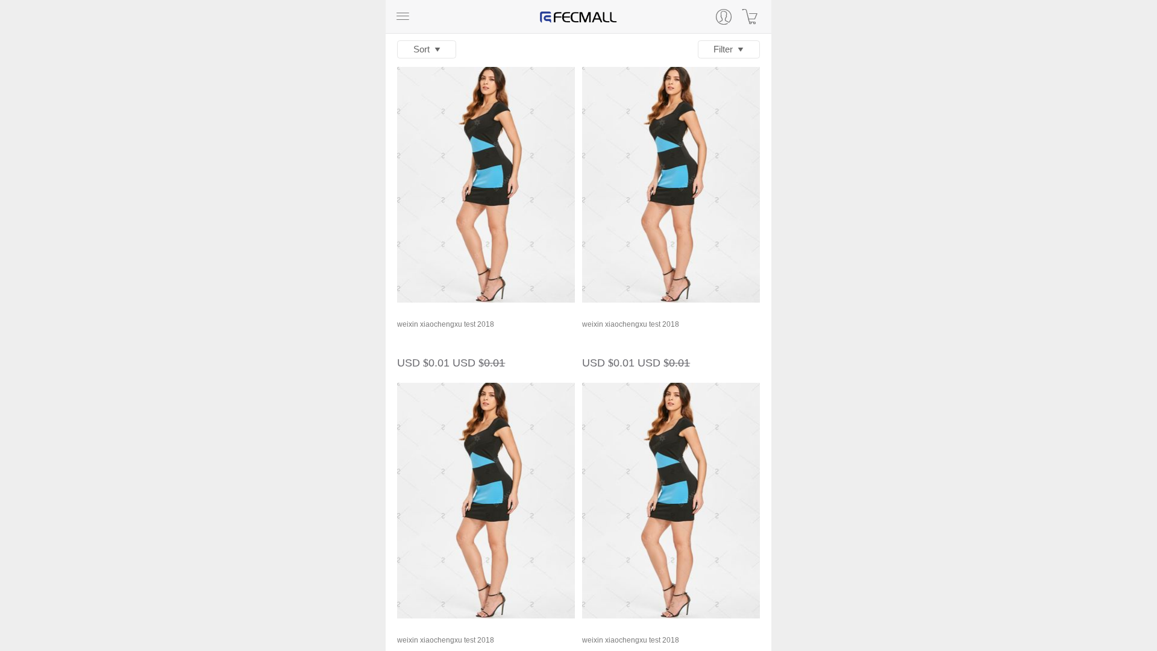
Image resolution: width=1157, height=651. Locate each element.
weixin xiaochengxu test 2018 (445, 324)
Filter (725, 49)
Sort (423, 49)
